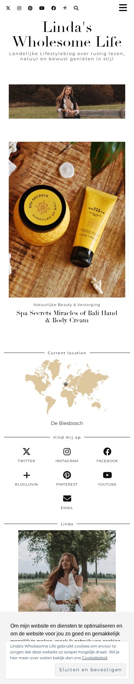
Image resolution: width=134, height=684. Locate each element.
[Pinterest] (30, 8)
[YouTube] (42, 8)
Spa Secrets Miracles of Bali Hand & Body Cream (66, 316)
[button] (125, 8)
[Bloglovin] (65, 8)
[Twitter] (8, 8)
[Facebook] (53, 8)
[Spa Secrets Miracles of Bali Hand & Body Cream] (67, 219)
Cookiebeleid (94, 657)
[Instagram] (19, 8)
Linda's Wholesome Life (67, 34)
